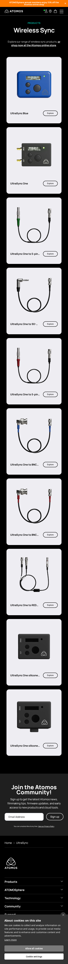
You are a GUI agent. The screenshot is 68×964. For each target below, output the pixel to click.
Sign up (54, 816)
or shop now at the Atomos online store (35, 43)
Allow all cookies (34, 948)
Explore (50, 113)
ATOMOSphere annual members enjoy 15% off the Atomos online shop (34, 3)
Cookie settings (34, 956)
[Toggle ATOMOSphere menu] (61, 889)
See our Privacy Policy (46, 826)
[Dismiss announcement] (65, 3)
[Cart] (55, 11)
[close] (63, 915)
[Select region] (50, 11)
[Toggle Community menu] (61, 906)
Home (8, 843)
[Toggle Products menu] (61, 881)
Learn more (10, 939)
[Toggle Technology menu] (61, 897)
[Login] (46, 11)
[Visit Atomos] (14, 11)
